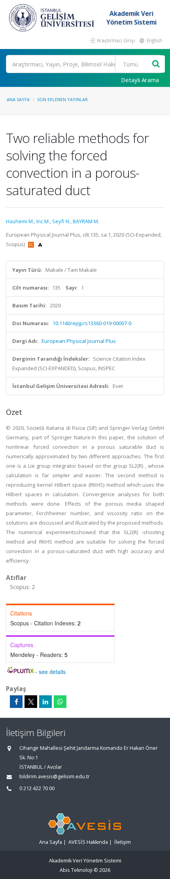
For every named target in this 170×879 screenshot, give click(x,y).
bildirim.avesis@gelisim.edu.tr (54, 776)
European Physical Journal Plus (79, 340)
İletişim (122, 842)
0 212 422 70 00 (37, 788)
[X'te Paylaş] (31, 701)
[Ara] (156, 64)
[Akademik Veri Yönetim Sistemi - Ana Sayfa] (52, 18)
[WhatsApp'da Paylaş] (60, 701)
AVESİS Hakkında (88, 842)
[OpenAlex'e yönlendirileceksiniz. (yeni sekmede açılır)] (40, 244)
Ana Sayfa (18, 99)
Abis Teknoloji (76, 870)
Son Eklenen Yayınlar (62, 99)
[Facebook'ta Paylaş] (16, 701)
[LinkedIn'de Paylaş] (45, 701)
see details (52, 672)
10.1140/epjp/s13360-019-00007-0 (92, 323)
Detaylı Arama (140, 80)
